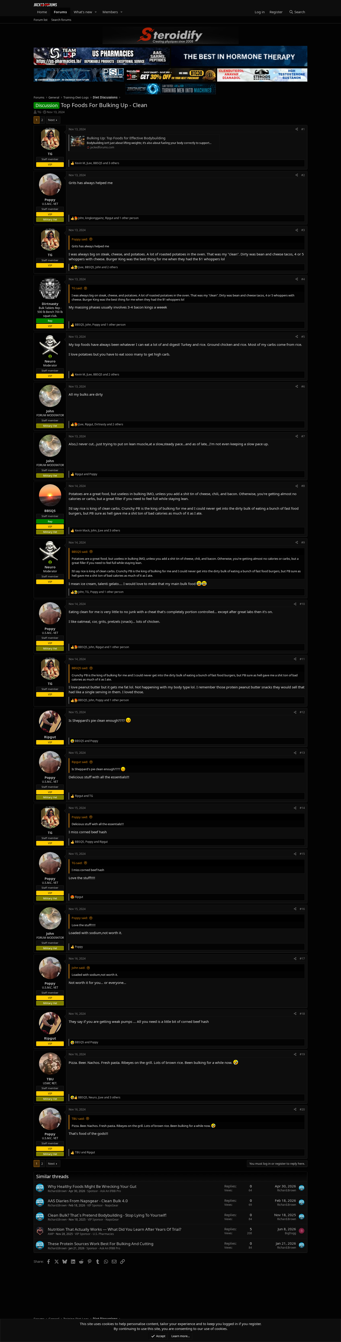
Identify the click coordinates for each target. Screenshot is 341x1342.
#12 (302, 712)
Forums (60, 12)
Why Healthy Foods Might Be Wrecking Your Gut (92, 1186)
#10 (302, 604)
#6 (303, 386)
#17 (302, 958)
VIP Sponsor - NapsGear (102, 1205)
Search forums (61, 20)
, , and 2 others (98, 267)
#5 (303, 337)
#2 (303, 175)
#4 (303, 279)
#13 (302, 753)
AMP (51, 1234)
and (86, 474)
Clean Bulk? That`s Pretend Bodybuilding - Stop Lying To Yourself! (107, 1215)
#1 (303, 129)
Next (51, 120)
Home (42, 12)
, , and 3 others (97, 163)
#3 (303, 230)
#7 (303, 436)
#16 (302, 909)
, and (91, 842)
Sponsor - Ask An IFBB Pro (104, 1191)
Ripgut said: (80, 762)
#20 (302, 1109)
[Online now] (50, 356)
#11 (302, 659)
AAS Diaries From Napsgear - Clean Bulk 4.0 (88, 1200)
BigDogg (290, 1233)
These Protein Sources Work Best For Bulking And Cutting (100, 1243)
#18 (302, 1014)
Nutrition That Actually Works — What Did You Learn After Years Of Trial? (114, 1229)
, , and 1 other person (108, 218)
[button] (96, 12)
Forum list (41, 20)
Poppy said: (80, 239)
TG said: (77, 288)
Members (110, 12)
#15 (302, 854)
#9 (303, 542)
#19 (302, 1054)
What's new (83, 12)
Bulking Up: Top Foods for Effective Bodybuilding (126, 138)
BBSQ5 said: (80, 552)
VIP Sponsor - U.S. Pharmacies (94, 1234)
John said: (78, 968)
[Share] (297, 129)
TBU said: (78, 1118)
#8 (303, 486)
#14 (302, 808)
